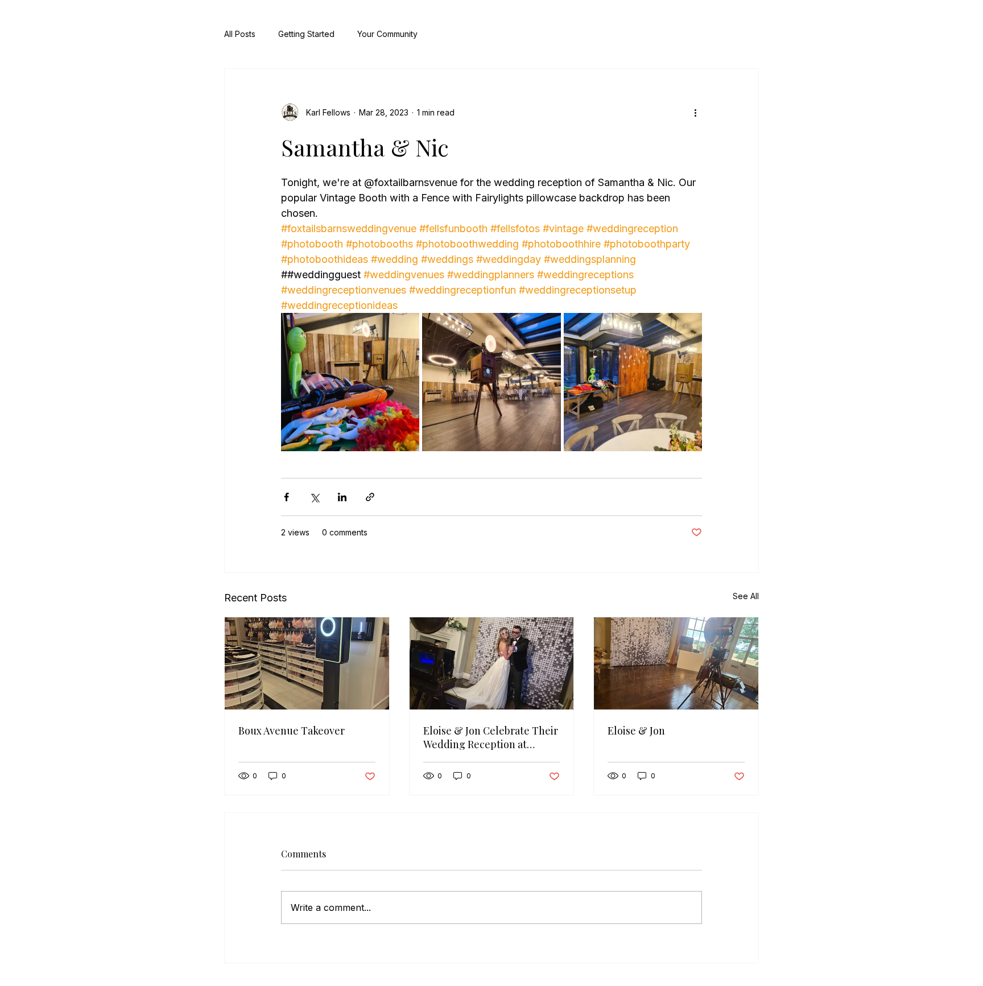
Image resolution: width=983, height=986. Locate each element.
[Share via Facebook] (286, 497)
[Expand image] (350, 382)
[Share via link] (370, 497)
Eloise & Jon (636, 730)
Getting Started (306, 34)
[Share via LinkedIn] (342, 497)
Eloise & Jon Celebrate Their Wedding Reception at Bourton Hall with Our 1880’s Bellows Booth (491, 737)
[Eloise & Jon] (676, 663)
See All (746, 596)
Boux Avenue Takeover (291, 730)
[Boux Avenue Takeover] (307, 663)
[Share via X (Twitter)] (314, 497)
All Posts (239, 34)
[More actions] (695, 112)
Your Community (387, 34)
